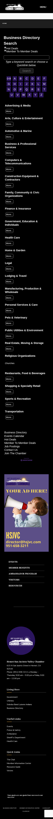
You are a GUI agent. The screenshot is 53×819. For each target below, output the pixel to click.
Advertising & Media (18, 105)
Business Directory (15, 432)
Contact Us (11, 449)
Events (13, 561)
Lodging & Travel (15, 275)
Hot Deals (12, 47)
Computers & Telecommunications (18, 161)
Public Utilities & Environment (24, 330)
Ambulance (12, 733)
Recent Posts (19, 601)
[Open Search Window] (49, 16)
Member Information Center (19, 763)
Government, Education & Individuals (21, 223)
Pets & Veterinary (16, 317)
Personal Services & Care (21, 304)
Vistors (10, 770)
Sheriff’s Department (16, 737)
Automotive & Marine (18, 131)
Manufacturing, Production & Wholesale (23, 290)
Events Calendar (14, 436)
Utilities (10, 700)
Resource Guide (13, 767)
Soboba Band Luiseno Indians (19, 704)
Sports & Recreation (18, 398)
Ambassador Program (23, 573)
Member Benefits (19, 567)
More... (9, 111)
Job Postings (12, 446)
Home (4, 23)
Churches (9, 363)
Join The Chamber (15, 453)
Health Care (12, 237)
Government (12, 697)
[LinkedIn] (11, 16)
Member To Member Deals (22, 50)
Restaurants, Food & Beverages (25, 373)
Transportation (14, 411)
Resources (15, 585)
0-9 (9, 78)
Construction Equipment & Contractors (22, 178)
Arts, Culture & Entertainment (24, 118)
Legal (8, 263)
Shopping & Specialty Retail (22, 385)
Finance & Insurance (18, 208)
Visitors (14, 579)
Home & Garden (15, 250)
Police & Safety (13, 730)
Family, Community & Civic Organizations (22, 194)
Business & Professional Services (20, 145)
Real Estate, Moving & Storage (24, 343)
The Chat (11, 759)
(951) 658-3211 (20, 672)
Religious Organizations (20, 355)
